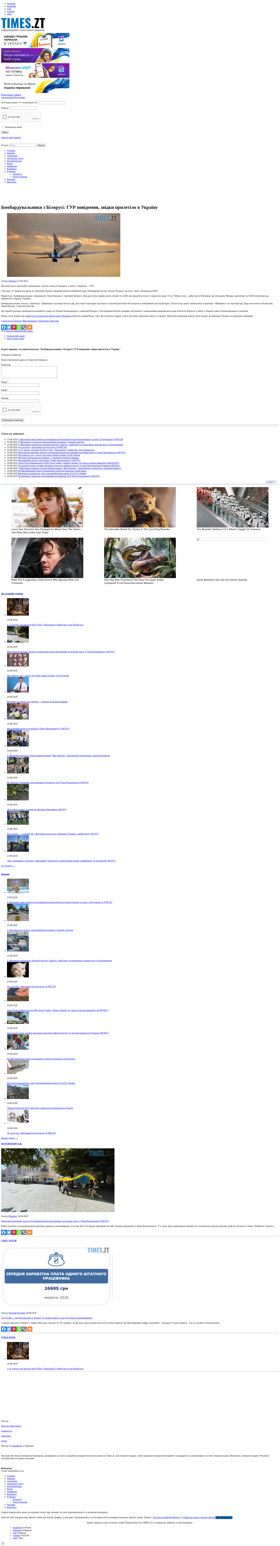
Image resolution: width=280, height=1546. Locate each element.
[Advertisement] (140, 194)
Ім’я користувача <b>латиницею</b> (19, 102)
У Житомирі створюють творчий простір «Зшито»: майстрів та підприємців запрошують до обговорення (70, 444)
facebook (11, 3)
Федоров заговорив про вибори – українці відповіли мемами (48, 458)
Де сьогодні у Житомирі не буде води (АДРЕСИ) (42, 447)
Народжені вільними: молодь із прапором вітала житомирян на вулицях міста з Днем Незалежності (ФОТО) (72, 452)
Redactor (13, 281)
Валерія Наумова (17, 1313)
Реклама (11, 179)
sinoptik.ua (17, 1446)
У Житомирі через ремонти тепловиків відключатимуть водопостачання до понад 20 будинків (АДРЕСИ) (70, 439)
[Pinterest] (13, 327)
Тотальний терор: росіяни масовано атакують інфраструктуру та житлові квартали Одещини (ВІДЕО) (69, 465)
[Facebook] (3, 327)
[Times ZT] (140, 25)
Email (4, 390)
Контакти (11, 182)
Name (4, 382)
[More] (30, 327)
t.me (9, 9)
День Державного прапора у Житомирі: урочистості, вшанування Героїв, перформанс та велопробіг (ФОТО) (61, 861)
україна (29, 331)
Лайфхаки (12, 166)
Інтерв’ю (17, 174)
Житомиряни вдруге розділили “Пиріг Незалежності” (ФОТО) (49, 460)
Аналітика (12, 155)
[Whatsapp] (19, 327)
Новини (11, 153)
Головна (11, 150)
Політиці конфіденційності (166, 1517)
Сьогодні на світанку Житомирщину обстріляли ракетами (30, 321)
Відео (10, 163)
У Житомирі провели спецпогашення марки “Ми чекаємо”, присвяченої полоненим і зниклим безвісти (69, 468)
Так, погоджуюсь (223, 1517)
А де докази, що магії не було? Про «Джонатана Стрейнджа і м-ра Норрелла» (56, 450)
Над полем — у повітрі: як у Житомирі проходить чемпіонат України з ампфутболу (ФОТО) (53, 834)
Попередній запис (16, 336)
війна (17, 331)
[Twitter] (8, 327)
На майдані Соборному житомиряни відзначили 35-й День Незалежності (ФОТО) (59, 476)
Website (4, 398)
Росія (23, 331)
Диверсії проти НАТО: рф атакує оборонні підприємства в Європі (40, 1108)
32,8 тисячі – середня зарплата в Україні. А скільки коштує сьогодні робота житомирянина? (46, 1318)
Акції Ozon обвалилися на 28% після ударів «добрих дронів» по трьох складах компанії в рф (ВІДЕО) (68, 463)
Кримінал (12, 169)
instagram (11, 6)
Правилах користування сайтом (199, 1517)
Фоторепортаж (14, 161)
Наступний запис (15, 338)
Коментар (6, 365)
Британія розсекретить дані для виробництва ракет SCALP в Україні (52, 473)
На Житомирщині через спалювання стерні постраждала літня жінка (52, 471)
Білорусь (10, 331)
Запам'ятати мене (13, 127)
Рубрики (11, 171)
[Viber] (24, 327)
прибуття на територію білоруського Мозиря (47, 316)
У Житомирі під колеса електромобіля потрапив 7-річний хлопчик (51, 442)
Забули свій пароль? (11, 137)
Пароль (4, 108)
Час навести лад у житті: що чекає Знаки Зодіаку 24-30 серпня (49, 455)
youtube (10, 11)
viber (9, 14)
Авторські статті (15, 158)
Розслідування (20, 176)
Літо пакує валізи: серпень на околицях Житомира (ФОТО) (36, 809)
